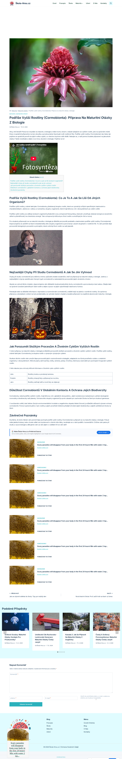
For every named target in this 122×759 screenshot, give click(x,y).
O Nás (95, 3)
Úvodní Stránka (89, 723)
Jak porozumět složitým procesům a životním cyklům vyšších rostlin (33, 185)
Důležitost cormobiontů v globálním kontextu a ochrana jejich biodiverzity (34, 188)
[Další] (117, 631)
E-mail (48, 698)
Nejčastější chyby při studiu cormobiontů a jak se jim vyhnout (30, 183)
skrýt (41, 177)
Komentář (14, 674)
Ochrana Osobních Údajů (70, 747)
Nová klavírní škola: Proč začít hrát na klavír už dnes (94, 595)
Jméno (13, 698)
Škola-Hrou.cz (15, 127)
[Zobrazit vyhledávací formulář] (111, 3)
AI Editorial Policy (61, 757)
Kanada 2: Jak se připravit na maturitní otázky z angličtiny (75, 637)
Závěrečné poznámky (17, 190)
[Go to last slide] (4, 631)
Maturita (12, 114)
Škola (71, 3)
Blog (85, 726)
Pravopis (62, 3)
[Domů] (10, 111)
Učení (88, 3)
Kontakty (104, 3)
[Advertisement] (61, 19)
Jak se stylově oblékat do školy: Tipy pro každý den (27, 595)
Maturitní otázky (22, 114)
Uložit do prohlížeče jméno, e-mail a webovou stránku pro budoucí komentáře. (95, 697)
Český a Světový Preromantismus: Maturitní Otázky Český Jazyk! (106, 637)
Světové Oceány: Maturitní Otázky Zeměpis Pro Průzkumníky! (15, 637)
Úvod (54, 3)
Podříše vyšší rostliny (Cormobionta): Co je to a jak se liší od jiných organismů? (36, 181)
